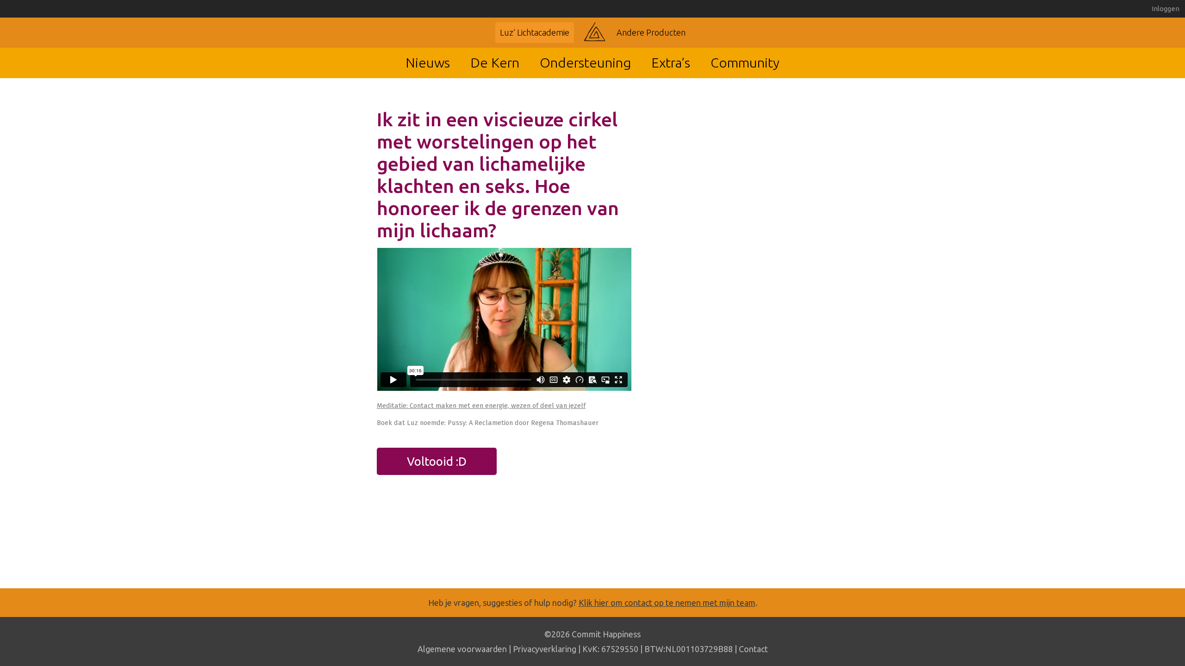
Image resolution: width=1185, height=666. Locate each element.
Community (745, 62)
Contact (753, 649)
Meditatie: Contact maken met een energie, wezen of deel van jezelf (481, 405)
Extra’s (670, 62)
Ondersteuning (585, 62)
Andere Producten (651, 32)
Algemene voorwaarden (462, 649)
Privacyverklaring (544, 649)
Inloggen (1165, 8)
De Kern (494, 62)
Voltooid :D (437, 461)
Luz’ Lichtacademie (534, 32)
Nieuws (427, 62)
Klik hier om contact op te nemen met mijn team (667, 602)
